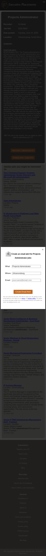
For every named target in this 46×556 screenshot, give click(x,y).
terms (23, 298)
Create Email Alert (23, 292)
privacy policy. (32, 298)
